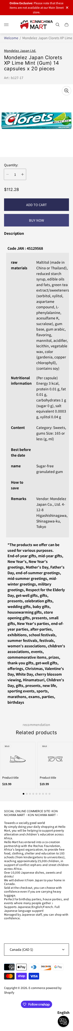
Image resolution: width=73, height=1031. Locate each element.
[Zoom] (66, 90)
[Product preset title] (17, 759)
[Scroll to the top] (36, 1018)
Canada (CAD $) (21, 949)
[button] (23, 794)
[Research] (57, 24)
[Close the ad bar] (66, 7)
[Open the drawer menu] (6, 24)
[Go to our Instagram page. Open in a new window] (8, 928)
